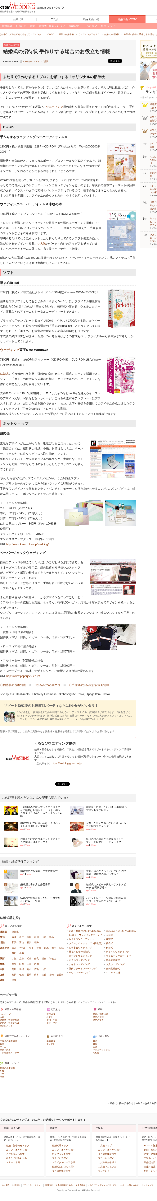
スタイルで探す (60, 1158)
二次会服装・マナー (9, 1052)
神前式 (109, 939)
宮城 (29, 937)
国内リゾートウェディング (82, 968)
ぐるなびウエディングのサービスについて (106, 1185)
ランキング (104, 1171)
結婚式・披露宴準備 (9, 1020)
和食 (2, 1071)
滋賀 (44, 958)
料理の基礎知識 (7, 1068)
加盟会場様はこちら (64, 1185)
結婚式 (4, 373)
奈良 (36, 958)
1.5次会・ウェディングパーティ (85, 935)
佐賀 (21, 974)
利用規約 (16, 1185)
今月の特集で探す (61, 1171)
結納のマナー (99, 1020)
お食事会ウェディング (80, 947)
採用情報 (49, 1185)
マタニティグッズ (101, 1050)
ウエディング (54, 106)
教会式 (109, 943)
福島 (51, 937)
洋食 (2, 1076)
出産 (95, 1047)
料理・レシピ (12, 1063)
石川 (29, 942)
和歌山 (52, 958)
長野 (14, 953)
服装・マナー (53, 1023)
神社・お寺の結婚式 (79, 951)
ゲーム (3, 1047)
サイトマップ (147, 1185)
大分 (44, 974)
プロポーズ (5, 1014)
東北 (2, 937)
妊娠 (95, 1044)
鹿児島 (60, 974)
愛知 (14, 964)
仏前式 (109, 947)
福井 (36, 942)
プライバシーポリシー (32, 1185)
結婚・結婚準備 (13, 1009)
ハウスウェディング (79, 972)
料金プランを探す (61, 1154)
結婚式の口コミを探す (63, 1166)
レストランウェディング (81, 939)
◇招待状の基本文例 (47, 685)
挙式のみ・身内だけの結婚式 (121, 930)
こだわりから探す (15, 1154)
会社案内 (6, 1185)
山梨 (21, 953)
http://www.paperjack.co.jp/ (23, 676)
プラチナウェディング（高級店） (86, 943)
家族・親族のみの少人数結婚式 (85, 930)
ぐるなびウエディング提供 (35, 61)
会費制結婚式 (113, 968)
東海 (2, 964)
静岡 (36, 964)
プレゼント (52, 1044)
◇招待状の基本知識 (13, 685)
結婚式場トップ (60, 1145)
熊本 (36, 974)
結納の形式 (98, 1017)
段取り (50, 1017)
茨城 (61, 947)
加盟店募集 (80, 1185)
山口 (44, 969)
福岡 (14, 974)
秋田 (36, 937)
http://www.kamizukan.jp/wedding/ (27, 544)
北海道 (3, 931)
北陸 (2, 942)
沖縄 (2, 980)
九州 (2, 974)
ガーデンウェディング (80, 956)
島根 (21, 969)
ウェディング (10, 350)
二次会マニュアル (107, 1166)
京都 (21, 958)
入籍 (2, 1017)
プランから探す (106, 1158)
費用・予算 (52, 1020)
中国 (2, 969)
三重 (29, 964)
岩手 (21, 937)
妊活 (95, 1041)
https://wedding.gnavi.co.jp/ (67, 763)
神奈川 (22, 947)
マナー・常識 (13, 1162)
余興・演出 (5, 1050)
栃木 (54, 947)
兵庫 (29, 958)
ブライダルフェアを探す (64, 1162)
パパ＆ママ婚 (113, 972)
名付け (96, 1052)
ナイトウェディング (79, 964)
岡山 (29, 969)
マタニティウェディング (118, 956)
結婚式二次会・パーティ (17, 1036)
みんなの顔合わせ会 (16, 1158)
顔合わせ (56, 1009)
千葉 (39, 947)
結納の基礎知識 (100, 1014)
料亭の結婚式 (113, 960)
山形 (44, 937)
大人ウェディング (115, 964)
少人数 (41, 243)
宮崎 (51, 974)
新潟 (14, 942)
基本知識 (51, 1041)
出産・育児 (103, 1036)
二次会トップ (105, 1145)
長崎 (29, 974)
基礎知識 (51, 1014)
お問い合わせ (133, 1185)
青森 (14, 937)
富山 (21, 942)
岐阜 (21, 964)
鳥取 (14, 969)
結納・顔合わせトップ (17, 1145)
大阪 (14, 958)
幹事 (2, 1044)
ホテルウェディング (79, 960)
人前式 (109, 935)
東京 (14, 947)
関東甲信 (4, 947)
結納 (100, 1009)
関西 (2, 958)
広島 (36, 969)
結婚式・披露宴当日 (9, 1023)
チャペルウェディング (117, 951)
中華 (2, 1073)
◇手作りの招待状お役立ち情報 (89, 685)
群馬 (46, 947)
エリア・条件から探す (17, 1149)
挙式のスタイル (7, 1026)
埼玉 (31, 947)
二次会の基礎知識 (8, 1041)
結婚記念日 (57, 1036)
